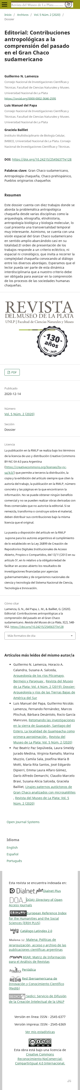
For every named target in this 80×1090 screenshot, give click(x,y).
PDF (14, 372)
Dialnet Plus (52, 891)
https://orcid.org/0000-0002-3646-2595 (30, 98)
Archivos (22, 15)
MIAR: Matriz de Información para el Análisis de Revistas (37, 959)
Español (12, 854)
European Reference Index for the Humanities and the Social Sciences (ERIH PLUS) (37, 918)
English (12, 847)
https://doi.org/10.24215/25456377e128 (42, 159)
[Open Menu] (4, 4)
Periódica (29, 969)
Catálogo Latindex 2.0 (36, 931)
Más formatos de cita (21, 636)
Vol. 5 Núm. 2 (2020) (47, 15)
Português (14, 861)
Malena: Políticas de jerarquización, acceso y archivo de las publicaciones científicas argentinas (37, 944)
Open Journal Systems (23, 822)
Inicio (8, 15)
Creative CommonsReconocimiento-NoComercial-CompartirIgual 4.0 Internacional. (40, 1058)
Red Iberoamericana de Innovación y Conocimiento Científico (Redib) (36, 983)
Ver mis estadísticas (40, 1032)
